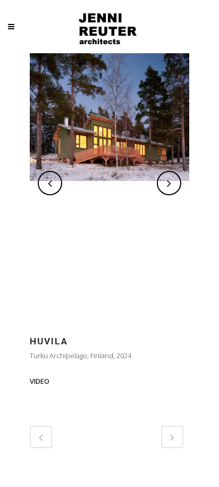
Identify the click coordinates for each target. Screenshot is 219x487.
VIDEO (39, 381)
